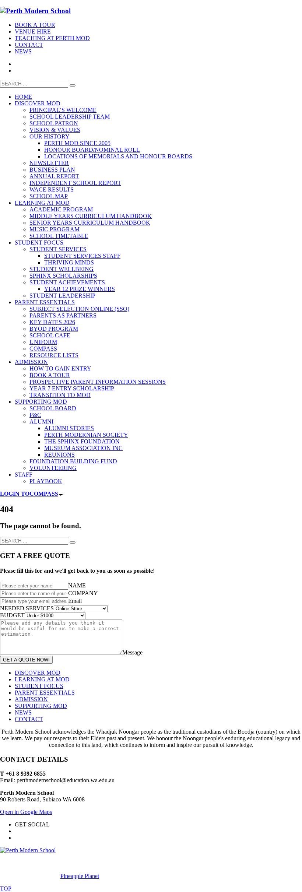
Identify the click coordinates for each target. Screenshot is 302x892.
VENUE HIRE (33, 31)
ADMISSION (31, 699)
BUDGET (12, 615)
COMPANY (83, 593)
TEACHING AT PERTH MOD (52, 38)
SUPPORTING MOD (41, 706)
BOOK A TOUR (35, 25)
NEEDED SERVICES (27, 608)
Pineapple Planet (79, 876)
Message (132, 652)
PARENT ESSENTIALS (45, 692)
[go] (73, 85)
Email (75, 601)
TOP (5, 888)
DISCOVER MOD (37, 673)
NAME (77, 585)
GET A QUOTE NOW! (26, 660)
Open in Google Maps (26, 812)
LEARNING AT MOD (42, 679)
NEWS (23, 51)
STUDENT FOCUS (39, 686)
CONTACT (29, 45)
